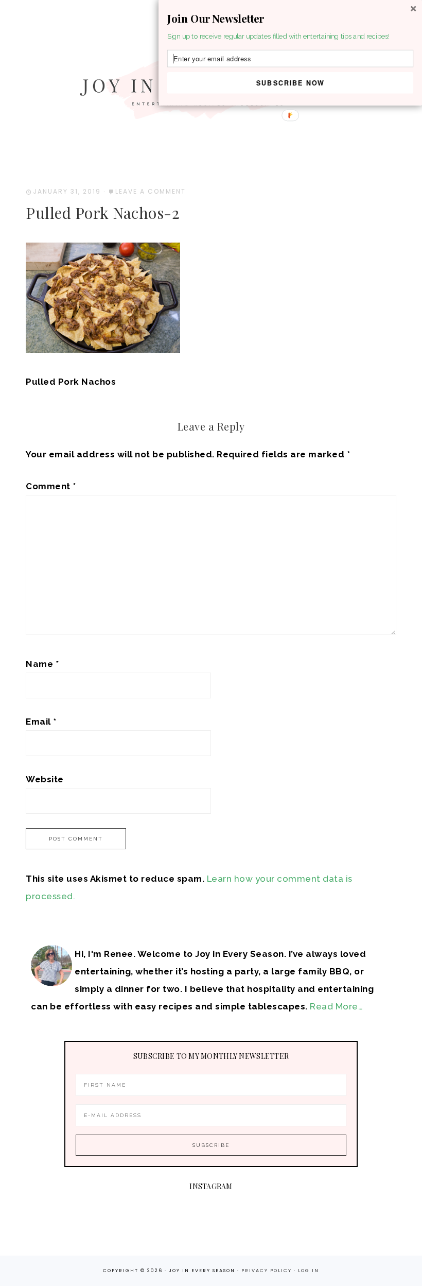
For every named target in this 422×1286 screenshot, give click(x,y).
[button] (290, 18)
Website (45, 779)
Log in (308, 1270)
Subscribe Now (290, 82)
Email (41, 721)
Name (42, 664)
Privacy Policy (267, 1270)
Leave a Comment (150, 191)
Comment (51, 486)
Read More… (336, 1006)
